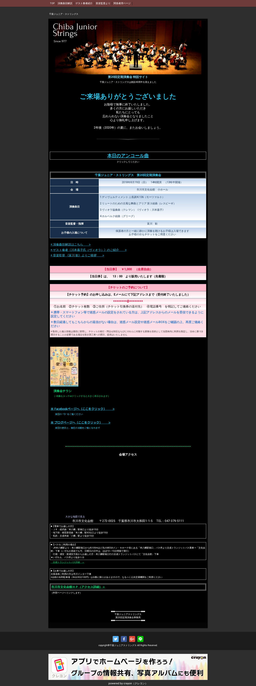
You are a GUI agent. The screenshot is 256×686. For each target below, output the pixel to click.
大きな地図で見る (75, 516)
